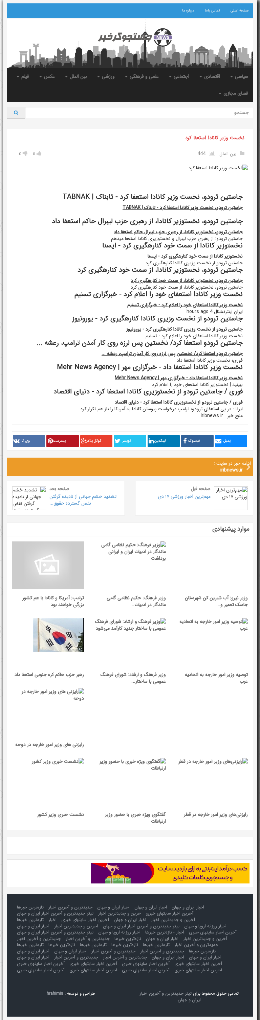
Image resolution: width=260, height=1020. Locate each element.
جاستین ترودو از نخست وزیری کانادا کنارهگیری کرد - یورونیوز (184, 329)
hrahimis (55, 993)
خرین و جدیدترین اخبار (119, 913)
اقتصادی (211, 76)
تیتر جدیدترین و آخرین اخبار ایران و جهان (55, 913)
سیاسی (241, 76)
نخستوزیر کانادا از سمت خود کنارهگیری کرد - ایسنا (195, 256)
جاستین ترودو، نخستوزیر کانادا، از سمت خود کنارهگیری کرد (187, 280)
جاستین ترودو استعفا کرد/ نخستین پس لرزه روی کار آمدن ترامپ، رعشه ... (172, 353)
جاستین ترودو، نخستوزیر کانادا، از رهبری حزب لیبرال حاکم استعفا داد (178, 232)
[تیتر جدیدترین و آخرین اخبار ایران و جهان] (130, 37)
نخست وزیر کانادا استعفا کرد (214, 138)
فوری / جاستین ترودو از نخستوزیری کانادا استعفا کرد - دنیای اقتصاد (179, 402)
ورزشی (108, 76)
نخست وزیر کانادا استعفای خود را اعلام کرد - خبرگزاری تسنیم (185, 305)
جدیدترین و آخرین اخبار (70, 907)
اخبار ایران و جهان (188, 907)
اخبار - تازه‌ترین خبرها (164, 932)
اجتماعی (180, 76)
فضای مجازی (235, 93)
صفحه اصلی (239, 11)
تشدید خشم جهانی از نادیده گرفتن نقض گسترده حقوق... (82, 500)
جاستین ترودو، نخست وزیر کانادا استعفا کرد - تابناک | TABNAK (183, 207)
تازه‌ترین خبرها (30, 907)
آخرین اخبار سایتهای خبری (169, 913)
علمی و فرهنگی (143, 76)
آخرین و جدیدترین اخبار (173, 919)
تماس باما (212, 11)
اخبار (52, 919)
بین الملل (77, 76)
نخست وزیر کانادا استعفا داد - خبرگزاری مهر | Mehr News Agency (179, 378)
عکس (49, 76)
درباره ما (188, 11)
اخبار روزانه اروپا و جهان (205, 926)
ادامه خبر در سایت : (232, 467)
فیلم (24, 76)
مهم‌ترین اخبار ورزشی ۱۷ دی (184, 496)
